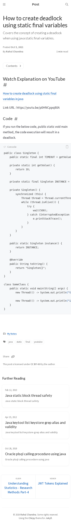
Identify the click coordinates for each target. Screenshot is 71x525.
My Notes (12, 333)
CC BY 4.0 (36, 364)
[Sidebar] (4, 4)
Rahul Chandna (14, 51)
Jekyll (49, 518)
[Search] (67, 4)
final (28, 341)
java (11, 341)
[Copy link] (13, 357)
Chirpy (31, 518)
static (19, 341)
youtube (38, 341)
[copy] (67, 147)
